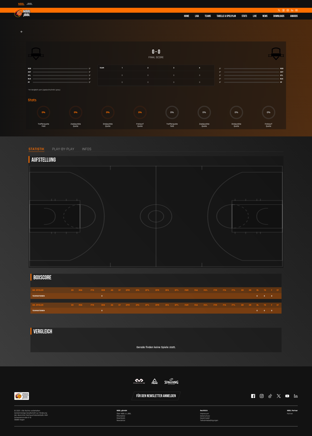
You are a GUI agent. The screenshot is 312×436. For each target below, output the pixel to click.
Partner (290, 413)
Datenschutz (205, 416)
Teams (208, 16)
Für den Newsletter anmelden (156, 396)
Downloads (278, 16)
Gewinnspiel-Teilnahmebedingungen (209, 419)
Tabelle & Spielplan (226, 16)
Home (186, 16)
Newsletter (121, 420)
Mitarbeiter (121, 416)
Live (255, 16)
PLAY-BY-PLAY (63, 149)
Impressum (204, 413)
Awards (294, 16)
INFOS (86, 149)
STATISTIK (36, 149)
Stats (244, 16)
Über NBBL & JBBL (124, 413)
